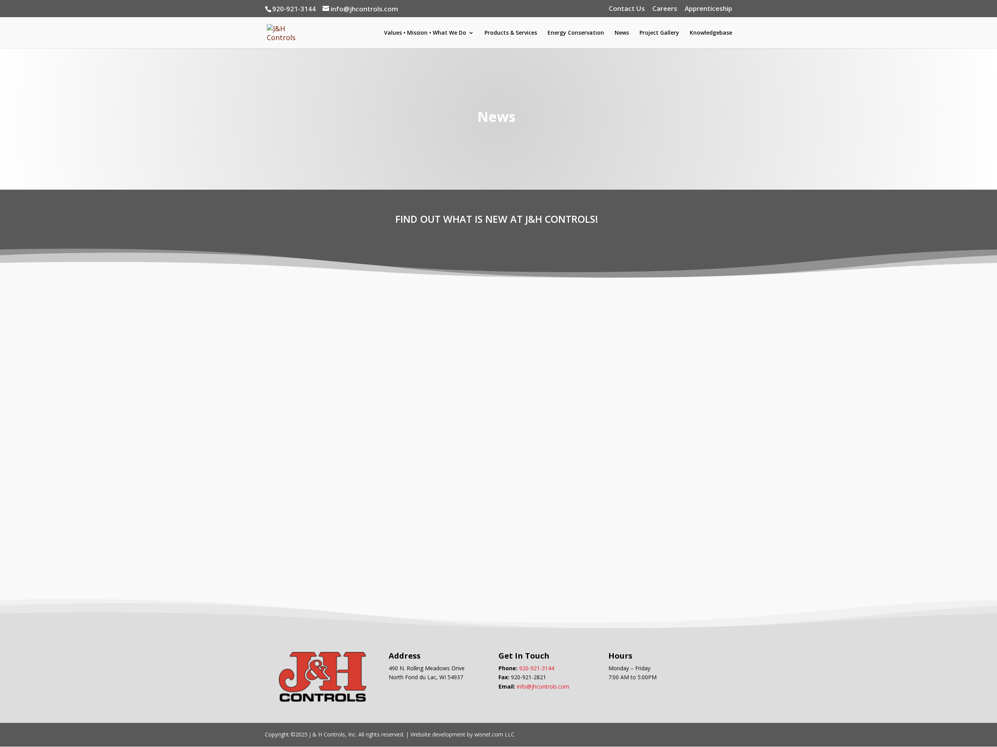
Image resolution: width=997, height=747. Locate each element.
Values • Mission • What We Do (425, 33)
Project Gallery (659, 33)
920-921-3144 (536, 668)
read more (290, 361)
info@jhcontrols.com (543, 686)
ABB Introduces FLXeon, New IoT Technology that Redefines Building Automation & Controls (493, 296)
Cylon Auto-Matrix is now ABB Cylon (359, 411)
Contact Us (627, 9)
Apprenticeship (708, 9)
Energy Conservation (576, 33)
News (622, 33)
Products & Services (510, 33)
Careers (664, 9)
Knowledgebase (711, 33)
